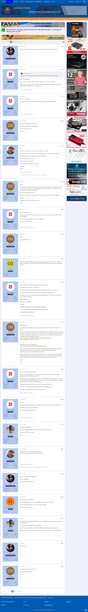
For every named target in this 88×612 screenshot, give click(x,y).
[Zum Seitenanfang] (86, 610)
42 (11, 42)
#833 (62, 399)
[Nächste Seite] (20, 42)
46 (17, 42)
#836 (62, 473)
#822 (62, 69)
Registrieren (78, 1)
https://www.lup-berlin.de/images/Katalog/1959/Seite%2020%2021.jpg (33, 345)
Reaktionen (6, 61)
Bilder (5, 87)
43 (13, 42)
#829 (62, 259)
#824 (62, 121)
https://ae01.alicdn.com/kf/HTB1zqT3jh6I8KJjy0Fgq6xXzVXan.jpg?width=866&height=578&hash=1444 (35, 338)
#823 (62, 96)
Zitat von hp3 (26, 73)
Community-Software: (44, 610)
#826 (62, 181)
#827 (62, 209)
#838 (62, 518)
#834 (62, 424)
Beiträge (6, 62)
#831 (62, 322)
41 (8, 42)
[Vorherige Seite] (2, 42)
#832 (62, 369)
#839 (62, 543)
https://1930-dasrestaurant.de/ (27, 476)
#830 (62, 282)
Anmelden (70, 1)
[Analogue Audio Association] (44, 10)
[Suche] (84, 1)
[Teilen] (63, 42)
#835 (62, 449)
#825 (62, 145)
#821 (62, 46)
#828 (62, 234)
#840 (62, 566)
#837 (62, 497)
